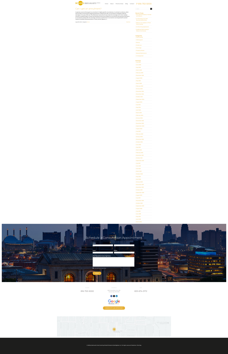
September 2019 (140, 192)
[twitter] (114, 296)
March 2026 (139, 70)
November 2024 (140, 94)
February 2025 (139, 86)
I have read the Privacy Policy (100, 268)
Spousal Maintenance (141, 53)
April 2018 (138, 219)
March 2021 (139, 171)
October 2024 (139, 96)
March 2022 (139, 150)
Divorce (138, 42)
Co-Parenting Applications (142, 26)
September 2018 (140, 205)
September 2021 (140, 160)
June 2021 (138, 165)
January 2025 (139, 88)
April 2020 (138, 179)
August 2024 (139, 102)
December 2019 (140, 184)
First (94, 246)
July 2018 (138, 211)
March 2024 (139, 112)
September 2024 (140, 99)
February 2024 (139, 115)
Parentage (138, 47)
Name (94, 243)
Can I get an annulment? (88, 8)
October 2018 (139, 203)
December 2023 (140, 120)
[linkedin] (117, 296)
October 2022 (139, 142)
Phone (115, 250)
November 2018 (140, 200)
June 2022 (138, 144)
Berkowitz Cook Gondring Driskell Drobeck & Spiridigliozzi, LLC (107, 345)
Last (115, 246)
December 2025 (140, 75)
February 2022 (139, 152)
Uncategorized (139, 55)
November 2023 (140, 123)
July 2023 (138, 131)
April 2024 (138, 110)
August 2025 (139, 78)
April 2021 (138, 168)
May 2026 (138, 67)
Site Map (139, 345)
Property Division (140, 50)
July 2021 (138, 163)
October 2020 (139, 173)
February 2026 (139, 72)
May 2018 (138, 216)
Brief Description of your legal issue (102, 255)
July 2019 (138, 197)
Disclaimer (133, 345)
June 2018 (138, 213)
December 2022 (140, 139)
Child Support (139, 39)
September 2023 (140, 126)
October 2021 (139, 158)
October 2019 (139, 189)
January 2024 (139, 118)
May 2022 (138, 147)
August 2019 (139, 195)
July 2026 (138, 62)
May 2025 (138, 80)
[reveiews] (114, 299)
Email (94, 250)
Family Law (139, 45)
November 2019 (140, 187)
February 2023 (139, 134)
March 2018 (139, 221)
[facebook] (111, 296)
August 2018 (139, 208)
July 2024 (138, 104)
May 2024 (138, 107)
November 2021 (140, 155)
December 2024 (140, 91)
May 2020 (138, 176)
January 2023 (139, 136)
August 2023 (139, 128)
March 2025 (139, 83)
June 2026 (138, 64)
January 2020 (139, 181)
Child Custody (139, 37)
